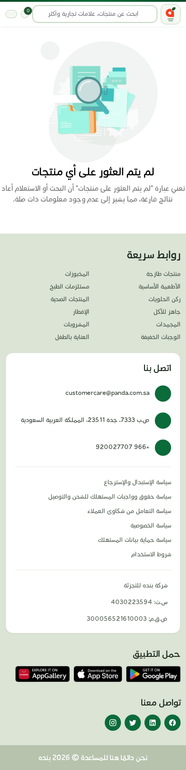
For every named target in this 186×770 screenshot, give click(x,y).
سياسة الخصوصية (150, 525)
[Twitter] (133, 723)
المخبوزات (77, 274)
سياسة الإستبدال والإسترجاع (137, 482)
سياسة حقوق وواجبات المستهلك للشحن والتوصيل (109, 497)
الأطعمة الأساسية (160, 287)
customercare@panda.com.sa (107, 393)
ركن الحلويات (165, 299)
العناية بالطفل (72, 337)
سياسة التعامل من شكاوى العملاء (129, 511)
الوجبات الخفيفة (161, 337)
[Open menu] (171, 14)
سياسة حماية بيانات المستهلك (134, 540)
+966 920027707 (122, 447)
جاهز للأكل (167, 312)
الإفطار (81, 312)
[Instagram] (113, 723)
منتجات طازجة (163, 274)
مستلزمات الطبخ (69, 287)
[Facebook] (172, 723)
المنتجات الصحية (70, 299)
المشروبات (76, 324)
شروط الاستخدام (151, 554)
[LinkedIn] (152, 723)
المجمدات (168, 324)
